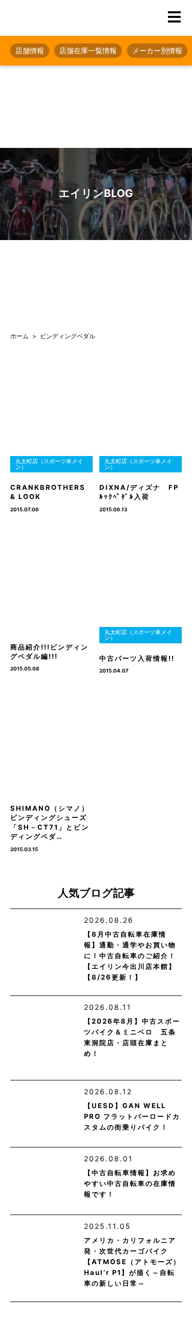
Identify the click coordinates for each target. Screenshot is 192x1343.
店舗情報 (29, 50)
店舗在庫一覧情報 (88, 50)
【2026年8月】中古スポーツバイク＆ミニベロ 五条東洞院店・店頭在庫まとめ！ (132, 1037)
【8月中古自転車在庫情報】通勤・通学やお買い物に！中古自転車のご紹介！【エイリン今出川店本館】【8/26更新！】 (130, 955)
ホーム (19, 336)
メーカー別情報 (157, 50)
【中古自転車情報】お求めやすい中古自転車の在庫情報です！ (130, 1183)
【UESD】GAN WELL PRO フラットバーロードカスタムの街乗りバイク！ (132, 1116)
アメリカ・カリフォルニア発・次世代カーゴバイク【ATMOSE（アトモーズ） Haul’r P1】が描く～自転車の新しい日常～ (132, 1261)
